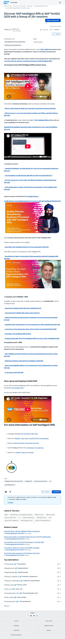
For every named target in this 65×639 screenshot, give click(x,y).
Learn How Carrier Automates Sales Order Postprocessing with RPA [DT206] (30, 329)
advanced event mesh (10, 517)
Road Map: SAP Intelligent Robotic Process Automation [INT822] (27, 247)
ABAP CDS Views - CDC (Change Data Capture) (21, 514)
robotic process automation (40, 481)
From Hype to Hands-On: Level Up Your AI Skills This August (21, 548)
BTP (50, 517)
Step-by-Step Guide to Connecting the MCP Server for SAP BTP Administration (27, 537)
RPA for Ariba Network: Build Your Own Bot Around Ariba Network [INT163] (30, 108)
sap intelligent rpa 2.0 (10, 484)
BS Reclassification (41, 517)
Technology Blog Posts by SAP (41, 6)
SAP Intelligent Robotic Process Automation (15, 41)
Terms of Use (48, 621)
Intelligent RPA (28, 481)
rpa (50, 481)
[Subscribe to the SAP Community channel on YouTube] (34, 615)
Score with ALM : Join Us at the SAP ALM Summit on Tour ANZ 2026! (24, 542)
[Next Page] (34, 523)
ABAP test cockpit (39, 514)
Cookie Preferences (16, 635)
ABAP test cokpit (50, 514)
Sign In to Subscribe (53, 20)
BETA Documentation (42, 438)
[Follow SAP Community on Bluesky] (31, 615)
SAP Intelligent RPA (17, 388)
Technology (29, 6)
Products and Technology (19, 6)
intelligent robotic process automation (14, 481)
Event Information (38, 42)
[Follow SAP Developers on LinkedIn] (37, 615)
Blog (36, 434)
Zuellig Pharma (33, 196)
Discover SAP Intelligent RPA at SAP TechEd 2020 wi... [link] (18, 8)
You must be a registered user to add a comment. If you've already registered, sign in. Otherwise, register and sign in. (32, 498)
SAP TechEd (45, 49)
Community (13, 2)
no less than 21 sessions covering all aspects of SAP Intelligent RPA (29, 61)
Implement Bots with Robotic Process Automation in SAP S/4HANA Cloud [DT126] (32, 324)
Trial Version (30, 448)
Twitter (23, 452)
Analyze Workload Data (28, 517)
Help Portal (24, 438)
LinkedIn (18, 452)
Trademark (16, 630)
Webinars (17, 438)
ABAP (6, 514)
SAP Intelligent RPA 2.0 (42, 120)
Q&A (32, 434)
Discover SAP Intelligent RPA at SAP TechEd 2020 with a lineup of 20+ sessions (32, 15)
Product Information (19, 443)
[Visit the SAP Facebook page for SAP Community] (28, 615)
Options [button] (46, 23)
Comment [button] (56, 492)
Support (48, 630)
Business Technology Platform (42, 520)
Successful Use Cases (32, 443)
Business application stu (26, 520)
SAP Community (8, 6)
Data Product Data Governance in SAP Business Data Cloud (22, 553)
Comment (10, 502)
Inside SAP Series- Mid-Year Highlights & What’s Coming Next (22, 531)
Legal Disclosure (48, 625)
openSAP (32, 438)
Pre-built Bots (39, 448)
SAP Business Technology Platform (13, 45)
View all (6, 606)
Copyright (16, 625)
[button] (53, 34)
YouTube (31, 452)
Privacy (16, 621)
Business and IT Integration (11, 520)
